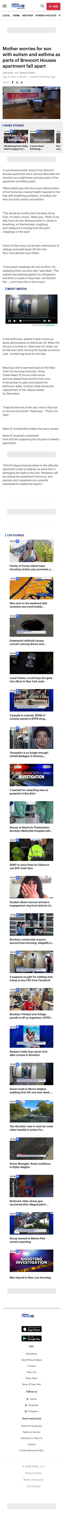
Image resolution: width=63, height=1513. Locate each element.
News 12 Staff (27, 73)
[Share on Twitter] (17, 82)
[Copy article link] (21, 82)
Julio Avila (8, 73)
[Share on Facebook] (12, 82)
